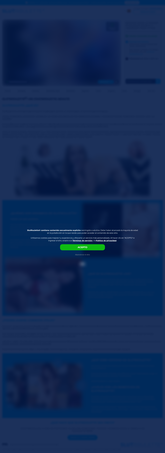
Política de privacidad (106, 241)
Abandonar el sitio (82, 255)
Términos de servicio (82, 241)
